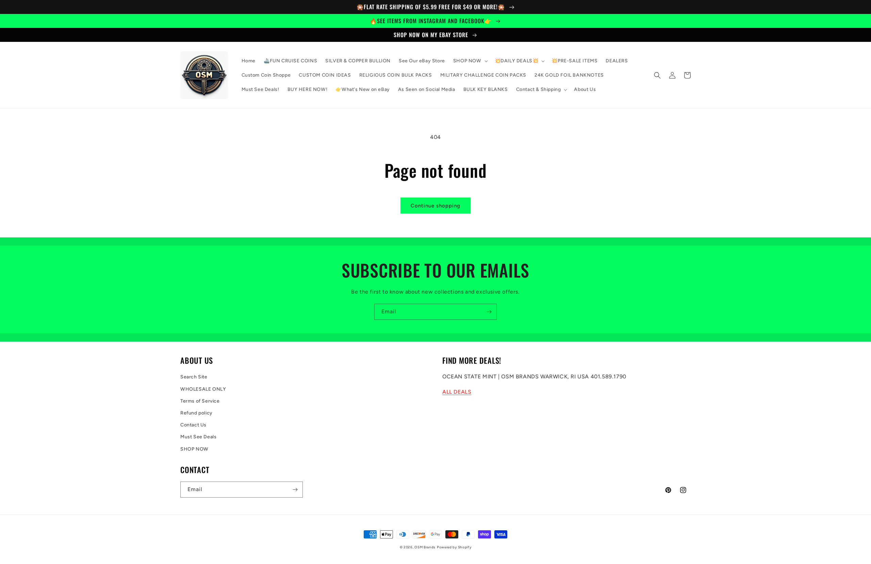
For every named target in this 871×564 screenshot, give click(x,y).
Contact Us (193, 425)
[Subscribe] (488, 312)
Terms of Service (200, 401)
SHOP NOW (194, 449)
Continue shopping (435, 206)
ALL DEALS (456, 392)
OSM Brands (425, 547)
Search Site (194, 377)
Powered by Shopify (454, 547)
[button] (470, 61)
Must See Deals (198, 437)
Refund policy (196, 413)
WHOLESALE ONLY (203, 389)
